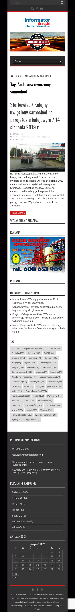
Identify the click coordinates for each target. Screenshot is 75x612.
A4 (15, 348)
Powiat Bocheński (36, 391)
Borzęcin (34, 353)
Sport (15, 515)
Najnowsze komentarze (24, 293)
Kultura (15, 498)
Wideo (15, 527)
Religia (15, 510)
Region (15, 504)
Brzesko (18, 358)
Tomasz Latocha (22, 415)
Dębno (29, 363)
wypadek (32, 420)
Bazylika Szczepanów (34, 348)
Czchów (51, 358)
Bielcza (55, 348)
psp (16, 401)
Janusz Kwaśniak (22, 372)
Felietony (17, 492)
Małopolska (19, 382)
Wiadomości (18, 521)
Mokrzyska (37, 382)
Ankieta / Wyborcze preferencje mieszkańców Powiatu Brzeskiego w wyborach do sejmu (37, 317)
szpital (31, 410)
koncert (41, 372)
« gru (14, 577)
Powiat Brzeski (21, 396)
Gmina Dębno (47, 363)
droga (16, 363)
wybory (17, 420)
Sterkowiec (45, 401)
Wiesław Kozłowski (45, 415)
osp (28, 386)
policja (17, 391)
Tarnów (46, 410)
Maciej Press (19, 299)
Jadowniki (50, 367)
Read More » (18, 213)
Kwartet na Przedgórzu (24, 377)
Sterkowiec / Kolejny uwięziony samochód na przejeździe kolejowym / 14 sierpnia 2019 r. (35, 116)
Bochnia (18, 353)
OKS (16, 386)
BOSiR (49, 353)
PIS (40, 386)
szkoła (17, 410)
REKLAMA (15, 281)
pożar (38, 396)
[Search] (62, 2)
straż (16, 405)
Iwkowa (33, 367)
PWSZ (29, 401)
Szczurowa (52, 405)
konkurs (56, 372)
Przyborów (54, 396)
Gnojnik (18, 367)
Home (17, 75)
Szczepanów (33, 405)
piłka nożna (54, 386)
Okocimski (55, 382)
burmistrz (35, 358)
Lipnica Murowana (50, 377)
